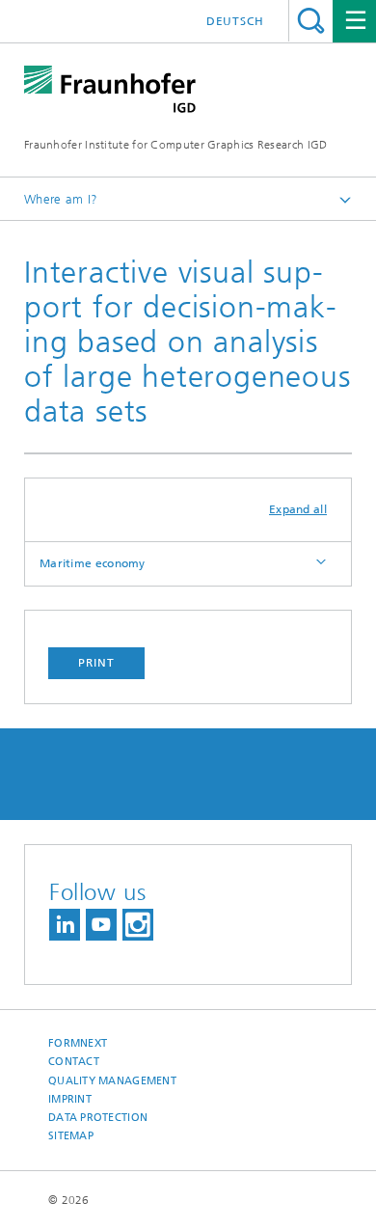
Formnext (77, 1043)
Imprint (70, 1099)
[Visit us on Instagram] (137, 925)
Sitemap (71, 1136)
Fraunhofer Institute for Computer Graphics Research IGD (176, 144)
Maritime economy (93, 563)
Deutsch (235, 21)
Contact (73, 1061)
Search (311, 20)
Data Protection (98, 1117)
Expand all (298, 509)
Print (96, 663)
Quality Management (112, 1081)
